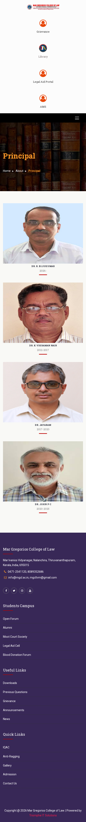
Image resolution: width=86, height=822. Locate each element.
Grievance (43, 31)
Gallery (7, 765)
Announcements (13, 710)
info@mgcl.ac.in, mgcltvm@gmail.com (32, 577)
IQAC (6, 747)
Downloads (10, 683)
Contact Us (10, 783)
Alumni (7, 627)
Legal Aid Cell (11, 645)
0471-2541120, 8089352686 (26, 571)
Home (7, 170)
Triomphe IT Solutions (43, 815)
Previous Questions (15, 692)
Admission (9, 774)
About (19, 170)
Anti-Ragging (11, 756)
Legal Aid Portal (43, 82)
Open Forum (11, 618)
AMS (43, 106)
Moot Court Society (15, 636)
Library (43, 56)
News (6, 719)
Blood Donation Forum (17, 654)
